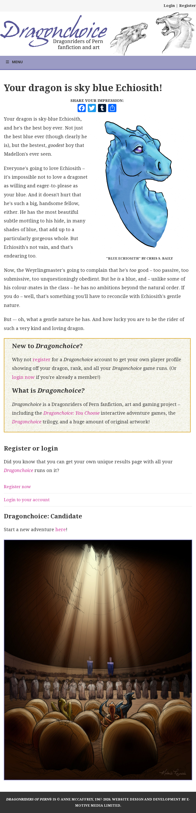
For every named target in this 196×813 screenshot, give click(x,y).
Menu (17, 61)
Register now (17, 486)
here (60, 529)
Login (169, 5)
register (42, 359)
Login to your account (27, 499)
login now (23, 377)
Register (187, 5)
